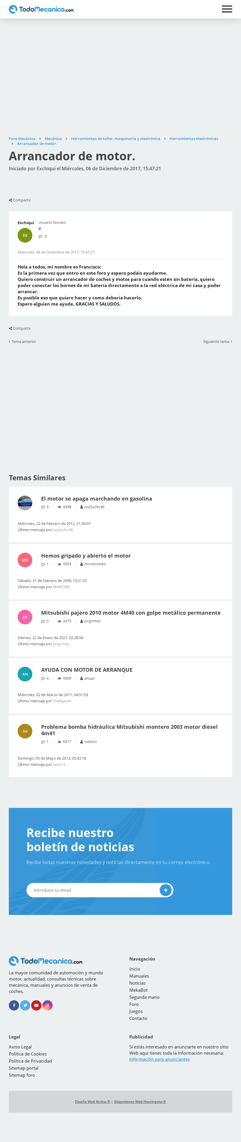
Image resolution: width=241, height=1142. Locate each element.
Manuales (139, 976)
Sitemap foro (22, 1075)
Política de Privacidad (30, 1061)
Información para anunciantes (159, 1059)
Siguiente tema (216, 341)
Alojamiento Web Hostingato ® (140, 1101)
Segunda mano (144, 997)
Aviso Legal (20, 1047)
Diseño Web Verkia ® (92, 1101)
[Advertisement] (120, 77)
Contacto (138, 1018)
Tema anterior (24, 341)
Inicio (134, 969)
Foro (134, 1004)
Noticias (137, 983)
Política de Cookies (28, 1054)
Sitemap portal (24, 1068)
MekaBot (138, 990)
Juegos (136, 1011)
